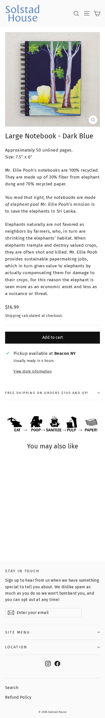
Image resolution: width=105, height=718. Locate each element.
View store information (32, 371)
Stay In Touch (22, 571)
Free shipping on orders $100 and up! (46, 393)
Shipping (13, 315)
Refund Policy (18, 697)
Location (16, 647)
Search (12, 687)
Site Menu (17, 632)
